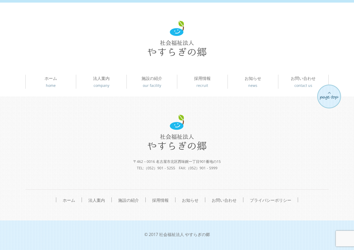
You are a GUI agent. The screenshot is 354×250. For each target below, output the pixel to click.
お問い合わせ (303, 81)
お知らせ (253, 81)
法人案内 (101, 81)
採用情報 (202, 81)
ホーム (51, 81)
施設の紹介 (151, 81)
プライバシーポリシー (270, 199)
